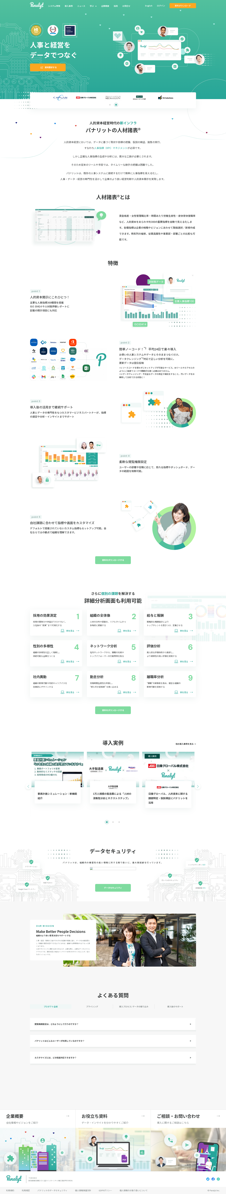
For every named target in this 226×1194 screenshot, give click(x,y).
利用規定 (26, 1190)
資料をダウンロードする (113, 560)
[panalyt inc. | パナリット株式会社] (37, 5)
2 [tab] (116, 105)
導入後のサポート (175, 1006)
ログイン (161, 6)
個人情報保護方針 (83, 1190)
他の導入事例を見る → (186, 744)
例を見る (70, 630)
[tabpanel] (113, 97)
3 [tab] (119, 822)
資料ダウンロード (183, 5)
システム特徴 (54, 5)
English (148, 6)
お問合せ (126, 5)
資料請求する (51, 67)
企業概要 (105, 5)
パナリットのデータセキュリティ (52, 1190)
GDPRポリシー (105, 1190)
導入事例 (69, 5)
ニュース (81, 5)
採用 (116, 5)
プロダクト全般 (51, 1006)
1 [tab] (110, 105)
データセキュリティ (113, 887)
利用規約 (10, 1190)
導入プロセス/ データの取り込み (133, 1006)
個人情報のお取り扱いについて (134, 1190)
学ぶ (92, 5)
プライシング (92, 1006)
